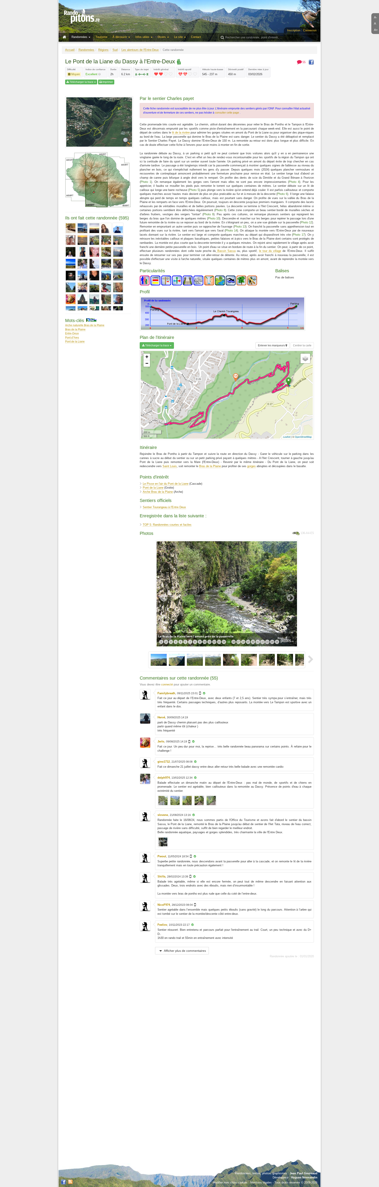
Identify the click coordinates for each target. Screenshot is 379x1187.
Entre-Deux (72, 333)
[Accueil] (65, 37)
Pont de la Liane (75, 341)
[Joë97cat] (94, 299)
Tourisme (101, 37)
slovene (162, 815)
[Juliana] (118, 299)
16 (233, 642)
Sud (115, 50)
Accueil (70, 50)
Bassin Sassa (225, 251)
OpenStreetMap (303, 436)
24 (272, 642)
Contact (196, 37)
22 (262, 642)
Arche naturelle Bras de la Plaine (84, 325)
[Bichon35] (106, 240)
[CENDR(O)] (94, 251)
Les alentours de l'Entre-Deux (140, 50)
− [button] (146, 363)
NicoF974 (163, 904)
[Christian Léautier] (106, 251)
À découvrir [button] (120, 37)
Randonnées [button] (80, 37)
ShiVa (161, 876)
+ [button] (146, 356)
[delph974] (82, 263)
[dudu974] (118, 263)
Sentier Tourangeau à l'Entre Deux (164, 507)
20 (253, 642)
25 (277, 642)
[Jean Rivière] (118, 287)
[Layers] (305, 358)
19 (248, 642)
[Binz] (118, 240)
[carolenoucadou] (82, 251)
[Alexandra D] (94, 228)
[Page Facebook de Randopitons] (63, 1182)
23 (267, 642)
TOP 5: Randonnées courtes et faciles (167, 524)
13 (219, 642)
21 (257, 642)
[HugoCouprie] (82, 287)
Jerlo (160, 741)
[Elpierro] (82, 275)
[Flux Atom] (70, 1181)
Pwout (161, 856)
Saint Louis (170, 466)
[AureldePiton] (70, 240)
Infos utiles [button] (142, 37)
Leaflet (286, 436)
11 (209, 642)
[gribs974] (70, 287)
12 (214, 642)
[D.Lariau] (106, 263)
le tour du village (270, 251)
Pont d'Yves (72, 337)
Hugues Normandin (304, 1177)
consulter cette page (227, 112)
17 (238, 642)
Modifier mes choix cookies (230, 1182)
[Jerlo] (70, 299)
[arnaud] (118, 228)
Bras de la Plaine (75, 329)
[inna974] (106, 287)
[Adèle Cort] (70, 228)
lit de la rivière (181, 132)
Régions (103, 50)
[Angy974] (106, 228)
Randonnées (86, 50)
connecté (167, 684)
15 (228, 642)
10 (204, 642)
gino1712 (163, 761)
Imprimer (107, 82)
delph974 (163, 777)
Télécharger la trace (81, 82)
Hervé (161, 717)
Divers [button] (162, 37)
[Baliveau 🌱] (82, 240)
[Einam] (70, 275)
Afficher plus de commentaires (184, 950)
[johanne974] (106, 299)
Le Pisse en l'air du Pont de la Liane (165, 483)
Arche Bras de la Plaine (158, 491)
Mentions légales (261, 1182)
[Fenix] (118, 275)
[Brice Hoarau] (70, 251)
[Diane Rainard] (94, 263)
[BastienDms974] (94, 240)
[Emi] (94, 275)
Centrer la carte (302, 345)
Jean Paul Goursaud (303, 1173)
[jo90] (82, 299)
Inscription (293, 30)
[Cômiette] (118, 251)
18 (243, 642)
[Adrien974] (82, 228)
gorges (251, 466)
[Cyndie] (70, 263)
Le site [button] (179, 37)
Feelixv (162, 924)
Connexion (309, 30)
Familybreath (166, 693)
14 (224, 642)
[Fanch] (106, 275)
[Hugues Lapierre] (94, 287)
